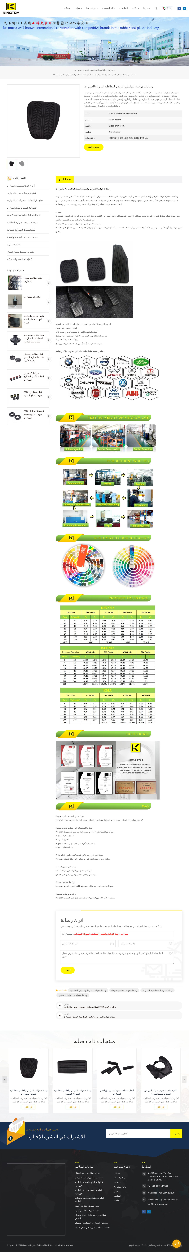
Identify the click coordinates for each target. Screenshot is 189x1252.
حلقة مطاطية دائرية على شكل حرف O (92, 1227)
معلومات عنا (92, 8)
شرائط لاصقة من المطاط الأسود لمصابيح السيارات (34, 376)
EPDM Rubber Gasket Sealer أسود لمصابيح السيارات (34, 414)
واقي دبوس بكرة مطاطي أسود (164, 1090)
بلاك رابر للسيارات (32, 296)
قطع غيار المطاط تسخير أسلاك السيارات (25, 200)
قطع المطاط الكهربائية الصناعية (21, 229)
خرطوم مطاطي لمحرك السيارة (89, 1177)
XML (143, 1245)
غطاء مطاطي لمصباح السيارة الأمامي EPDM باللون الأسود (34, 357)
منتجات (78, 8)
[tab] (65, 179)
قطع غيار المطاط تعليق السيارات (21, 207)
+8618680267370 (166, 1192)
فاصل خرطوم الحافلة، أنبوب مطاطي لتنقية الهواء (34, 319)
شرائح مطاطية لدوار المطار (87, 1173)
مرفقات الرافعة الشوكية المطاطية (22, 222)
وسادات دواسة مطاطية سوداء (124, 990)
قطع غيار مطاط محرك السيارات (21, 193)
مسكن (67, 8)
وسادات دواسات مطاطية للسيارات (158, 990)
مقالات (135, 8)
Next (184, 1079)
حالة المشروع (108, 8)
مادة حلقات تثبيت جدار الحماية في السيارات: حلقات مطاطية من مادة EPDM (34, 338)
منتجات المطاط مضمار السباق (20, 251)
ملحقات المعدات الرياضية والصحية (22, 237)
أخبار (116, 1191)
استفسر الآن (93, 147)
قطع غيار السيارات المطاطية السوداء (91, 1223)
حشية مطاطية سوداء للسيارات (33, 279)
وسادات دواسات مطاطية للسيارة (73, 995)
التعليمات (123, 8)
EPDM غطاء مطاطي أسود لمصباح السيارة (33, 394)
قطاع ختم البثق (13, 244)
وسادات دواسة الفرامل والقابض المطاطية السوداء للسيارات (101, 933)
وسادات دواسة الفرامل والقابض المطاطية (88, 990)
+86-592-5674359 (160, 1186)
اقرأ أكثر (32, 1107)
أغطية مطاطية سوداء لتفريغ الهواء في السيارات (76, 1092)
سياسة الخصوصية (159, 1245)
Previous (4, 1079)
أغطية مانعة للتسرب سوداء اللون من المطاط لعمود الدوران (119, 1092)
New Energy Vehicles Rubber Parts (23, 215)
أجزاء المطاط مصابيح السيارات (21, 185)
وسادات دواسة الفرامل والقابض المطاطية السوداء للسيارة (32, 1092)
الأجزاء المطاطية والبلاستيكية (78, 74)
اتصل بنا (146, 8)
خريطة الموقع (135, 1245)
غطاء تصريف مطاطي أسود (87, 1205)
